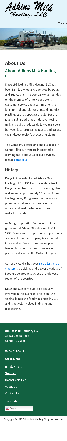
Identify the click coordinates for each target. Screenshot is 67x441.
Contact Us (12, 393)
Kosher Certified (15, 380)
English (13, 408)
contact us (21, 160)
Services (10, 373)
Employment (13, 366)
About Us (11, 386)
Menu (64, 23)
